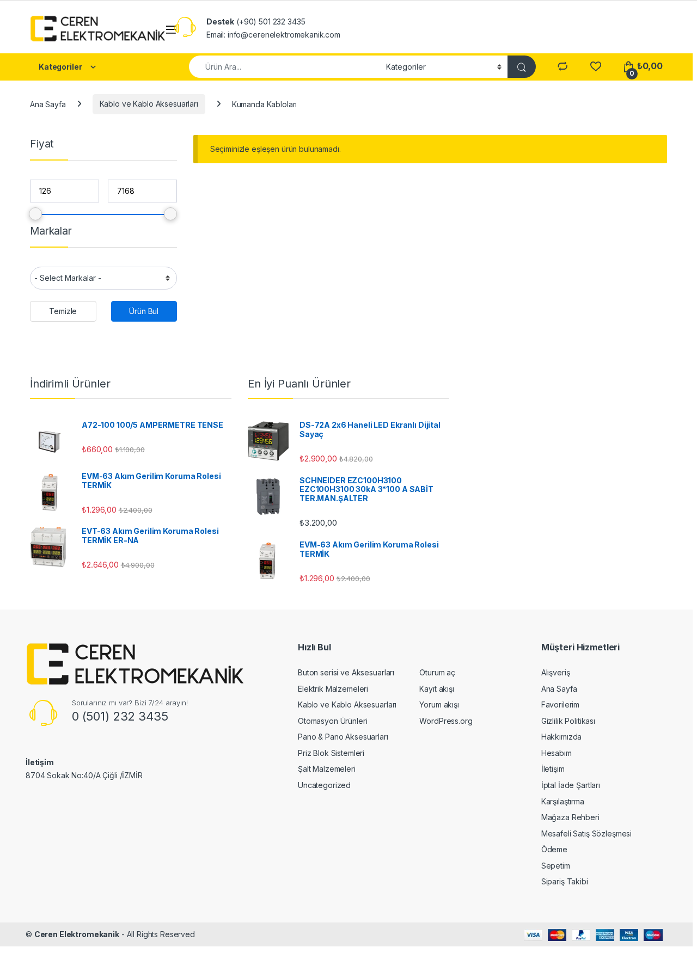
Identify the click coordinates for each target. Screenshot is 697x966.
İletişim (553, 768)
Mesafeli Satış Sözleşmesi (586, 833)
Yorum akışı (438, 704)
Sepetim (555, 865)
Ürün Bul (143, 311)
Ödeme (554, 849)
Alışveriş (555, 672)
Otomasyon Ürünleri (332, 720)
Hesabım (556, 753)
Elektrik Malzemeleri (333, 688)
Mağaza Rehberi (570, 817)
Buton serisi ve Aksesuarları (346, 672)
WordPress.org (445, 720)
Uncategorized (324, 785)
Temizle (63, 311)
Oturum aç (437, 672)
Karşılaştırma (562, 801)
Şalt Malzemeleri (327, 768)
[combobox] (284, 67)
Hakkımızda (561, 736)
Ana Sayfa (48, 103)
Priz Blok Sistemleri (331, 753)
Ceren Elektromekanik (76, 934)
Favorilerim (560, 704)
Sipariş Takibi (564, 881)
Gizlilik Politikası (568, 720)
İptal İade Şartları (570, 785)
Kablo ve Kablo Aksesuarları (149, 103)
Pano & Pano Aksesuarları (343, 736)
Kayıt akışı (436, 688)
